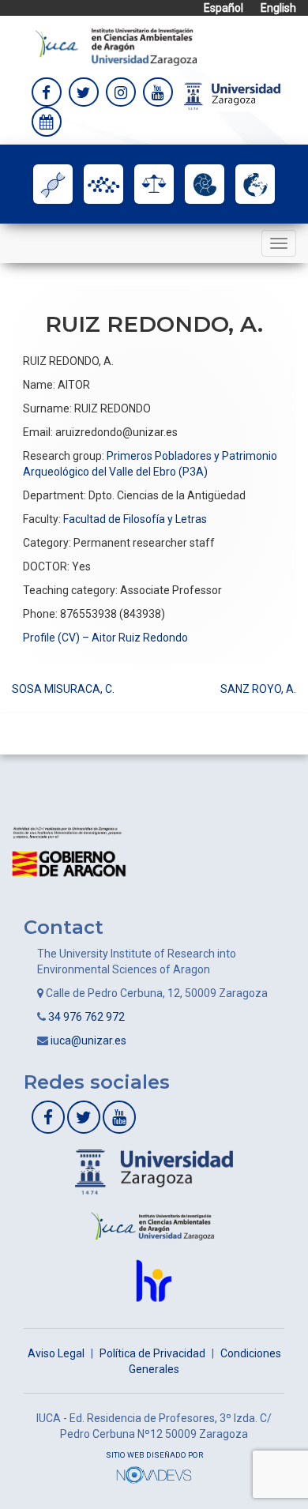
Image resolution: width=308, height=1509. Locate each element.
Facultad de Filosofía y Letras (135, 519)
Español (223, 8)
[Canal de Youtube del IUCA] (119, 1117)
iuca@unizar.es (88, 1040)
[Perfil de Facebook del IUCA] (47, 92)
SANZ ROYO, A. (258, 689)
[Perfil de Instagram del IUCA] (121, 92)
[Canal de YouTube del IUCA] (158, 92)
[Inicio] (116, 46)
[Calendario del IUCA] (47, 122)
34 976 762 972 (86, 1016)
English (278, 8)
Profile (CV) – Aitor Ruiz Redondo (105, 637)
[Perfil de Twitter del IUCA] (84, 92)
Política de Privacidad (152, 1353)
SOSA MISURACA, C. (63, 689)
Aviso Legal (56, 1353)
